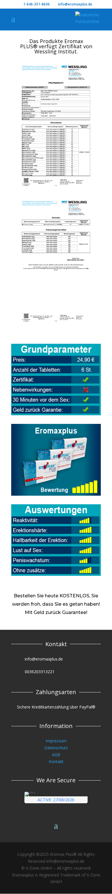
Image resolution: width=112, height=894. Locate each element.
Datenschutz (56, 747)
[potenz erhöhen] (56, 323)
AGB (56, 754)
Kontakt (56, 761)
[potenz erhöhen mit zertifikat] (56, 187)
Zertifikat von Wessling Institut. (63, 49)
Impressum (56, 741)
